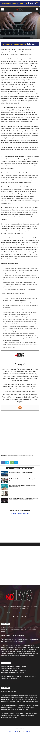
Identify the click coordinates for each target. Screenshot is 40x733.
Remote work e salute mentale (17, 492)
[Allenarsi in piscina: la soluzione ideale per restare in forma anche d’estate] (4, 487)
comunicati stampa (10, 455)
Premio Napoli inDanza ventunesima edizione (21, 472)
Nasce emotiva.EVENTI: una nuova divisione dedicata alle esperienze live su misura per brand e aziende (23, 499)
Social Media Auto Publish (13, 731)
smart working (28, 455)
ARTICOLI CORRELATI (13, 468)
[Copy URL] (21, 462)
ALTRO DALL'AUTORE (27, 468)
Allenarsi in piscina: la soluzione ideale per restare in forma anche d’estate (22, 486)
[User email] (20, 407)
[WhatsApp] (12, 462)
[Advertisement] (20, 432)
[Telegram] (16, 462)
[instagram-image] (6, 521)
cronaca (4, 28)
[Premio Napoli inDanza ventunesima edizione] (4, 474)
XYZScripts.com (29, 731)
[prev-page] (19, 505)
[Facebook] (3, 462)
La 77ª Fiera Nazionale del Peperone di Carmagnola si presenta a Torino (22, 479)
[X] (7, 462)
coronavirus (20, 455)
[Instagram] (18, 617)
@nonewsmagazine (20, 513)
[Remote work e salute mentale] (4, 493)
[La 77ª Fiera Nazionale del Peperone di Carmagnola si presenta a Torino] (4, 480)
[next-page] (21, 505)
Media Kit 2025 (20, 728)
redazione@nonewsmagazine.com (23, 613)
